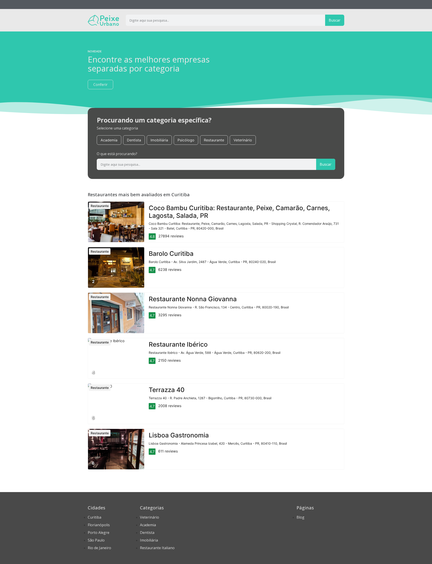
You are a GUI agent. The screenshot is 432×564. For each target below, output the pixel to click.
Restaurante (214, 140)
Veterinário (243, 140)
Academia (109, 140)
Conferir (100, 84)
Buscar (334, 20)
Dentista (134, 140)
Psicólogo (186, 140)
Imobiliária (159, 140)
